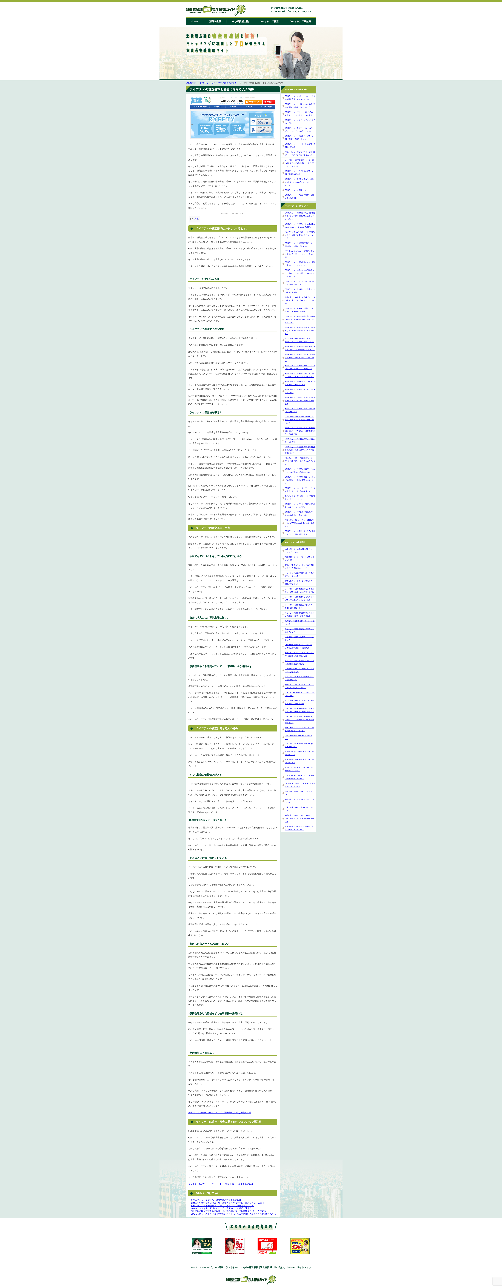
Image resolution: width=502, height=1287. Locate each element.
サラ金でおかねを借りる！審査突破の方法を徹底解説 (216, 1200)
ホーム (194, 21)
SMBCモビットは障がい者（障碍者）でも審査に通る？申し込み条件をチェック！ (300, 401)
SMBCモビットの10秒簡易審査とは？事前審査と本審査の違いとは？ (299, 244)
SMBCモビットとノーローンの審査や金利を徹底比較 (300, 145)
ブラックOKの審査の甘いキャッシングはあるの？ (300, 694)
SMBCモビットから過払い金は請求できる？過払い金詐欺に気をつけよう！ (300, 105)
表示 (196, 219)
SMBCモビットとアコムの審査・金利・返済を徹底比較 (300, 196)
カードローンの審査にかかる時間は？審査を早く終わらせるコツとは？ (299, 598)
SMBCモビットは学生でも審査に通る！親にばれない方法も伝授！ (300, 505)
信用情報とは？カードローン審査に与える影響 (299, 558)
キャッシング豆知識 (300, 21)
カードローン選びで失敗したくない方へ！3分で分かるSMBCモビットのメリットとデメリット (300, 163)
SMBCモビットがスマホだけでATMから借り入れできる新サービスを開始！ (299, 113)
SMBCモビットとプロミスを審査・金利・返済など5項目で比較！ (299, 137)
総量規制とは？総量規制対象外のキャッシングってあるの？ (299, 550)
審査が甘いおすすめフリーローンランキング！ (299, 801)
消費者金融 (215, 21)
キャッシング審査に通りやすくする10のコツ (299, 793)
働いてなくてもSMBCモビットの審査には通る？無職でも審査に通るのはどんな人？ (300, 235)
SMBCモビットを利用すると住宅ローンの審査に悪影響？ (300, 290)
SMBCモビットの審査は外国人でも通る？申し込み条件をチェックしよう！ (299, 375)
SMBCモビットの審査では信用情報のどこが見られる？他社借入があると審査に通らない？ (233, 1214)
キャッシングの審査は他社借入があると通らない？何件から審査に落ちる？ (299, 710)
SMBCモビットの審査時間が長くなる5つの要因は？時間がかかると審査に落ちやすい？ (300, 319)
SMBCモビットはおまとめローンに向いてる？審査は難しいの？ (300, 282)
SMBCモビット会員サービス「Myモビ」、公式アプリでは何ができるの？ (299, 129)
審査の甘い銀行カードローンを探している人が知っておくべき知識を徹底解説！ (299, 818)
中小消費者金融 (240, 21)
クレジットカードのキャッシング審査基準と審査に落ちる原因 (299, 702)
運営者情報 (266, 1267)
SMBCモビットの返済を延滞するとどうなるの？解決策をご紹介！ (300, 309)
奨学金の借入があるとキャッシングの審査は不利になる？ (299, 769)
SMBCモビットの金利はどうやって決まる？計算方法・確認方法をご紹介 (300, 97)
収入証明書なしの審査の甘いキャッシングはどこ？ (299, 753)
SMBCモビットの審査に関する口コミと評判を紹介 (300, 391)
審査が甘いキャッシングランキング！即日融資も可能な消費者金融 (219, 1112)
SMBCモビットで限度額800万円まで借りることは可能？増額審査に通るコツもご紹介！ (300, 216)
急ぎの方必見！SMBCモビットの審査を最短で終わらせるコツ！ (300, 497)
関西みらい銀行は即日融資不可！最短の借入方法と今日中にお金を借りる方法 (227, 1203)
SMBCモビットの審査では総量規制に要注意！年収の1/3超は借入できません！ (300, 348)
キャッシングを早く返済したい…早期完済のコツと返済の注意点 (221, 1208)
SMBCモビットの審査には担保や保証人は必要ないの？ (300, 410)
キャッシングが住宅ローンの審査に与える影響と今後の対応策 (299, 662)
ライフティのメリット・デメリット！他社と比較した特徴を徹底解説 (220, 1184)
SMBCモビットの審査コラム (215, 1267)
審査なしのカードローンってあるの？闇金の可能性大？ (299, 582)
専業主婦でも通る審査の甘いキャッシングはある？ (299, 761)
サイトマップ (304, 1267)
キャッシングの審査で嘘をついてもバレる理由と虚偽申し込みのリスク (299, 614)
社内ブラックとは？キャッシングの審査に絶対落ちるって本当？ (299, 729)
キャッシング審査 (269, 21)
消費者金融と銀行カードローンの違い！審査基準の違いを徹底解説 (298, 646)
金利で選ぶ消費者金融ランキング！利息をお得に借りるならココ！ (222, 1206)
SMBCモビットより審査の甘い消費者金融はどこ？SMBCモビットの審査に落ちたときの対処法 (300, 431)
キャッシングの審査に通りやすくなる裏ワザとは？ (299, 630)
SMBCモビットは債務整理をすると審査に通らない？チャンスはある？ (300, 263)
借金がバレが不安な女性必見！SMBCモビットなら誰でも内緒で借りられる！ (300, 153)
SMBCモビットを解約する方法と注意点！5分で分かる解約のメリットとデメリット (300, 182)
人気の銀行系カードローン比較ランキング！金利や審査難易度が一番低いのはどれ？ (299, 420)
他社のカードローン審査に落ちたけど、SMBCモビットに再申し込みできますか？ (300, 461)
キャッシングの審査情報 (245, 1267)
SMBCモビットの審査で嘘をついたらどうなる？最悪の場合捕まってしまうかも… (300, 330)
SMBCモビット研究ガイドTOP (200, 83)
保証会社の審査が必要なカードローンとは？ (299, 638)
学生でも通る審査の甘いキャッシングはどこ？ (299, 809)
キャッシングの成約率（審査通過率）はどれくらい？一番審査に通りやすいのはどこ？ (299, 720)
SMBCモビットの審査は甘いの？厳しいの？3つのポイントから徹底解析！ (300, 225)
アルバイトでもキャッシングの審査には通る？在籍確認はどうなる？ (299, 566)
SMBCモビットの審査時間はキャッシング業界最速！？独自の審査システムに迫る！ (300, 480)
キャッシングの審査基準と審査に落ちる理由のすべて (299, 678)
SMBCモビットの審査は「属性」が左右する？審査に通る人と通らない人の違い (300, 358)
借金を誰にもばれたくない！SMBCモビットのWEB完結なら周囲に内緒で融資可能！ (300, 523)
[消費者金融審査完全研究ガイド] (216, 10)
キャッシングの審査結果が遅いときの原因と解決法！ (299, 745)
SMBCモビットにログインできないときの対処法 (300, 121)
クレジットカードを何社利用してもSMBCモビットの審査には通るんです (299, 340)
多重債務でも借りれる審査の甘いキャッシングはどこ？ (299, 670)
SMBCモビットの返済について (297, 190)
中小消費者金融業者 (227, 83)
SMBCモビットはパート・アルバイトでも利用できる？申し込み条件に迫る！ (300, 489)
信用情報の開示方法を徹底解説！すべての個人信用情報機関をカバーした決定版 (228, 1211)
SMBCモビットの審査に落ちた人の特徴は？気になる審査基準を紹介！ (300, 532)
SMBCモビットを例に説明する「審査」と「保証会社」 (300, 440)
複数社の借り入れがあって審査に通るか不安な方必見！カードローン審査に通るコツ (299, 254)
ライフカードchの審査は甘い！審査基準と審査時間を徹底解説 (299, 777)
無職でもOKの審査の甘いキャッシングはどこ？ (300, 622)
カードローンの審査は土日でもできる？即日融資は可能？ (298, 606)
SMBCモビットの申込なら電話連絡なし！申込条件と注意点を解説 (299, 513)
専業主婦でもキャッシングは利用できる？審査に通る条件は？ (299, 828)
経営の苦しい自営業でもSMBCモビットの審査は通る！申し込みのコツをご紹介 (300, 300)
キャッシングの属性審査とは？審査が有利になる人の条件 (299, 574)
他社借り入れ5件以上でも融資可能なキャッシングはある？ (300, 785)
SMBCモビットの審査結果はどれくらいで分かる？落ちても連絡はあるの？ (300, 470)
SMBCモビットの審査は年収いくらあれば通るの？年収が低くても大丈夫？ (300, 367)
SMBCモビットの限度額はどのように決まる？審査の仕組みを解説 (300, 383)
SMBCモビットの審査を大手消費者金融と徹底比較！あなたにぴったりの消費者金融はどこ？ (300, 450)
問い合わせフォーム (284, 1267)
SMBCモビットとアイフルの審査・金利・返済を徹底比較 (299, 172)
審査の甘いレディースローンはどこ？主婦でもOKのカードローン (299, 686)
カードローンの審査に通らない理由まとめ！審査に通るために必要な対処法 (299, 590)
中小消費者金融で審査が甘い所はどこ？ (298, 737)
